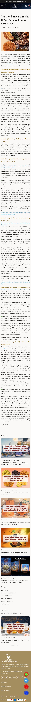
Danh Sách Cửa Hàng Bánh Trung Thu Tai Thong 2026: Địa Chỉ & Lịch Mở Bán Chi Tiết (14, 463)
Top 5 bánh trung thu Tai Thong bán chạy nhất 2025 (15, 552)
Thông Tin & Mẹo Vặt (7, 601)
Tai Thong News (5, 604)
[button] (2, 2)
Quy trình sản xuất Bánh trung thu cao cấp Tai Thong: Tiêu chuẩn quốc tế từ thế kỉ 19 (15, 523)
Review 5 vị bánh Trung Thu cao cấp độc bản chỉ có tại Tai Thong (14, 493)
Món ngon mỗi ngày (6, 598)
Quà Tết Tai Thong (6, 595)
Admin (18, 27)
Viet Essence (4, 590)
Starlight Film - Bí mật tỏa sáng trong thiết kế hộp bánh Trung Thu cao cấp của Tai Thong (14, 581)
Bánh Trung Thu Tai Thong (8, 593)
